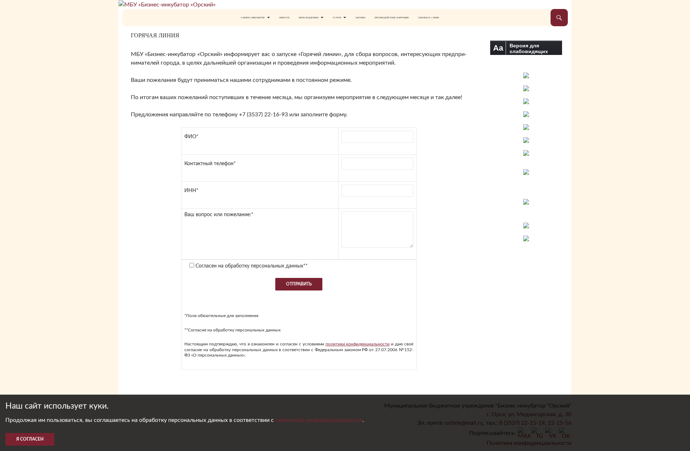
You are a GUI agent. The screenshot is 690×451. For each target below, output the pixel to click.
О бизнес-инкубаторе (253, 18)
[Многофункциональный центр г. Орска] (526, 140)
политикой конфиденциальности (319, 420)
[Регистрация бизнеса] (526, 201)
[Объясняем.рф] (526, 225)
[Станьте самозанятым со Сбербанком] (526, 180)
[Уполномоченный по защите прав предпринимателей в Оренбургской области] (526, 114)
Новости (284, 18)
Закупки (360, 18)
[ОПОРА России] (526, 152)
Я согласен (29, 439)
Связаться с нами (428, 18)
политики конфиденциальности (358, 344)
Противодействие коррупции (391, 18)
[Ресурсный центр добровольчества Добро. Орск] (526, 238)
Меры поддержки (308, 18)
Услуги (337, 18)
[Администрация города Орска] (526, 75)
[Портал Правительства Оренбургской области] (526, 88)
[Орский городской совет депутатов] (526, 127)
